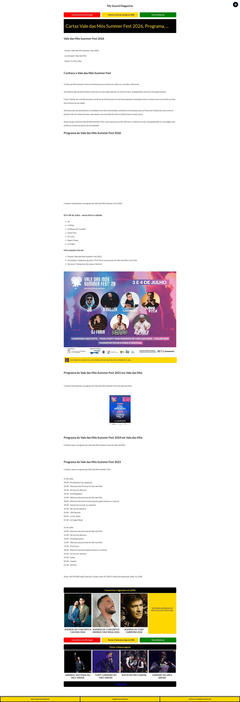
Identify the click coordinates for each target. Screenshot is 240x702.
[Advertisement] (120, 170)
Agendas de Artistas (120, 699)
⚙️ (235, 4)
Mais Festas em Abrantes (40, 699)
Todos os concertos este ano (200, 699)
